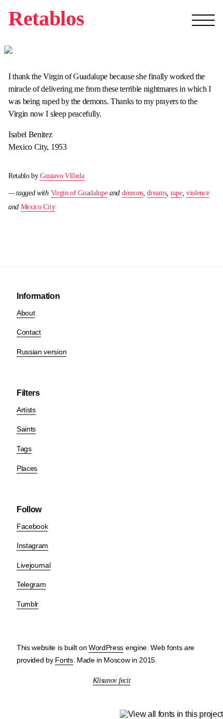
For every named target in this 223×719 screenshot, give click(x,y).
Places (27, 468)
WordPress (106, 647)
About (26, 313)
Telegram (31, 584)
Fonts (64, 660)
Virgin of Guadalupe (79, 193)
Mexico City (38, 207)
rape (177, 193)
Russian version (41, 352)
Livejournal (33, 565)
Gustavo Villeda (62, 176)
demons (132, 193)
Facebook (32, 526)
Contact (29, 332)
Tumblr (27, 604)
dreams (156, 193)
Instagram (32, 545)
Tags (24, 448)
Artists (26, 410)
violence (197, 193)
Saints (26, 429)
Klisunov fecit (112, 680)
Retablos (46, 18)
